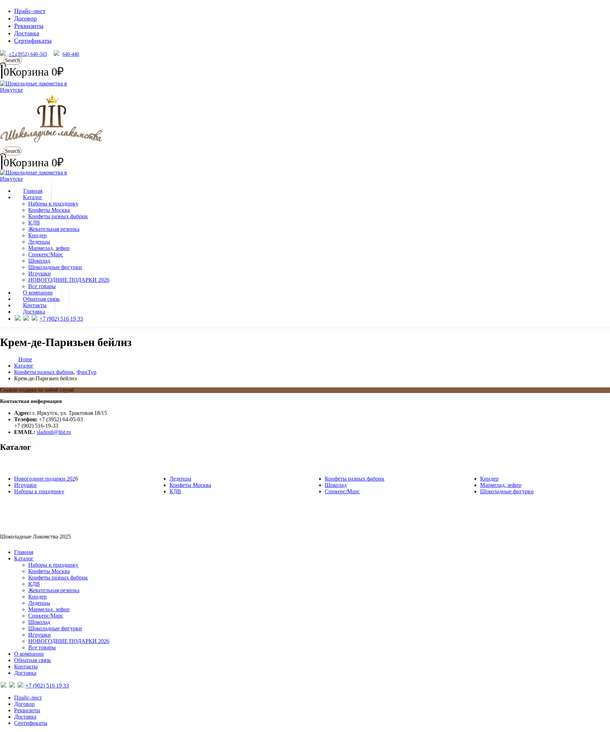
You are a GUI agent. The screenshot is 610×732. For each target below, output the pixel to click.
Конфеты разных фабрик (58, 216)
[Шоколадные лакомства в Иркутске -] (44, 179)
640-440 (70, 54)
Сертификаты (33, 40)
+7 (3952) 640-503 (28, 54)
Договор (25, 18)
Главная (23, 552)
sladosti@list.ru (54, 432)
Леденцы (39, 242)
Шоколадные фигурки (55, 267)
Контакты (26, 666)
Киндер (37, 235)
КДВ (34, 223)
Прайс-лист (30, 10)
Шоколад (39, 261)
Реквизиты (28, 25)
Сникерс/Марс (45, 254)
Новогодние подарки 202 (44, 479)
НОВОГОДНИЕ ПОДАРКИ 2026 (68, 280)
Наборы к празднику (53, 204)
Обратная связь (32, 660)
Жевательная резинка (53, 229)
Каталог (32, 197)
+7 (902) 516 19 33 (61, 319)
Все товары (42, 647)
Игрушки (39, 273)
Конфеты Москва (49, 210)
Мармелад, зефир (49, 248)
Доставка (26, 33)
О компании (29, 654)
